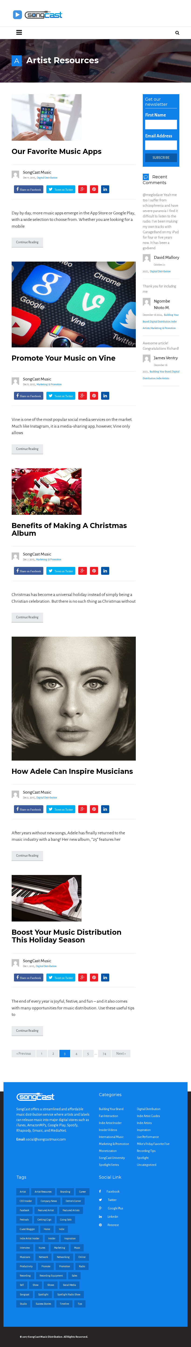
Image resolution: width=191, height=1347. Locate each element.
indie (61, 1229)
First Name (155, 115)
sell (22, 1285)
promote (45, 1266)
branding (65, 1191)
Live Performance (148, 1137)
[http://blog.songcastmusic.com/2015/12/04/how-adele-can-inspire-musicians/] (74, 699)
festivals (24, 1219)
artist (23, 1191)
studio (23, 1303)
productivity (26, 1266)
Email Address (158, 136)
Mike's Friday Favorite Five (153, 1144)
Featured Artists (71, 1210)
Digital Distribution (47, 177)
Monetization (108, 1151)
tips (80, 1303)
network (43, 1257)
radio (82, 1266)
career (82, 1191)
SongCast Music (37, 172)
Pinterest (113, 1225)
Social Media (69, 1285)
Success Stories (43, 1303)
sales (74, 1275)
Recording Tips (146, 1151)
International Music (111, 1137)
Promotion (64, 1266)
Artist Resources (43, 1191)
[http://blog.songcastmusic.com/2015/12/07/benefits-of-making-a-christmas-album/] (74, 491)
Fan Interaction (108, 1116)
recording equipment (51, 1275)
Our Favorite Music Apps (57, 151)
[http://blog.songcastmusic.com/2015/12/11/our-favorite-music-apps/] (74, 117)
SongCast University (112, 1158)
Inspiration (144, 1130)
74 (104, 1053)
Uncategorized (146, 1165)
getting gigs (44, 1219)
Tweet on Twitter (63, 189)
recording (25, 1275)
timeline (64, 1303)
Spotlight (143, 1158)
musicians (25, 1257)
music (77, 1247)
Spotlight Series (109, 1165)
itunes (42, 1247)
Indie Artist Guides (148, 1116)
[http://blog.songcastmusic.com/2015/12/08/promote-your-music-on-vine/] (74, 304)
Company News (49, 1201)
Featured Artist (46, 1210)
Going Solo (66, 1219)
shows (50, 1285)
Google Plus (115, 1208)
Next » (121, 1053)
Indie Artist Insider (110, 1123)
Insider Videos (108, 1130)
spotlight (43, 1294)
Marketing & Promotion (49, 384)
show (35, 1285)
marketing (59, 1247)
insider (51, 1238)
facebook (24, 1210)
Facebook (113, 1191)
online (81, 1257)
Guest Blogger (27, 1229)
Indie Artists (162, 378)
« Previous (23, 1053)
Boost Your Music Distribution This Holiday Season (67, 936)
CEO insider (26, 1201)
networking (63, 1257)
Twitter (112, 1200)
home (47, 1229)
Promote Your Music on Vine (64, 358)
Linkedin (113, 1216)
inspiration (70, 1238)
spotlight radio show (68, 1294)
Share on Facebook (30, 189)
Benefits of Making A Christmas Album (69, 529)
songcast (24, 1294)
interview (25, 1247)
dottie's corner (73, 1201)
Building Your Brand (160, 371)
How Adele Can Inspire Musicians (72, 771)
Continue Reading (27, 242)
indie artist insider (29, 1238)
